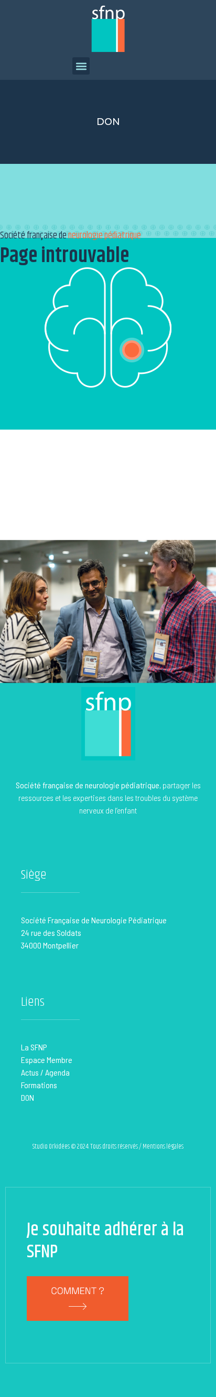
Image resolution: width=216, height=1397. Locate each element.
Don (108, 122)
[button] (81, 66)
